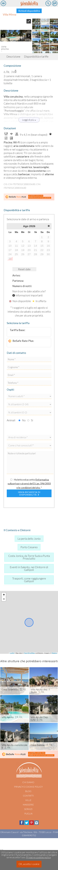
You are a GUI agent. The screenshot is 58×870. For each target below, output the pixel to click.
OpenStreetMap (29, 653)
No (24, 420)
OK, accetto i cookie (29, 864)
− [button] (4, 599)
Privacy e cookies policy (38, 857)
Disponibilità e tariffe (36, 56)
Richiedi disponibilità (29, 10)
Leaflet (12, 653)
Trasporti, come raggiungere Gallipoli (29, 580)
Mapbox (54, 653)
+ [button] (4, 594)
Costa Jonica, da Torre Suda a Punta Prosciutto (29, 557)
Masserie (28, 804)
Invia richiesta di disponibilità (29, 493)
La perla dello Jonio (29, 538)
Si (32, 420)
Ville (28, 800)
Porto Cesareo (29, 547)
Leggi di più (28, 119)
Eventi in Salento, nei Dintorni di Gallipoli (29, 569)
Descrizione (13, 56)
